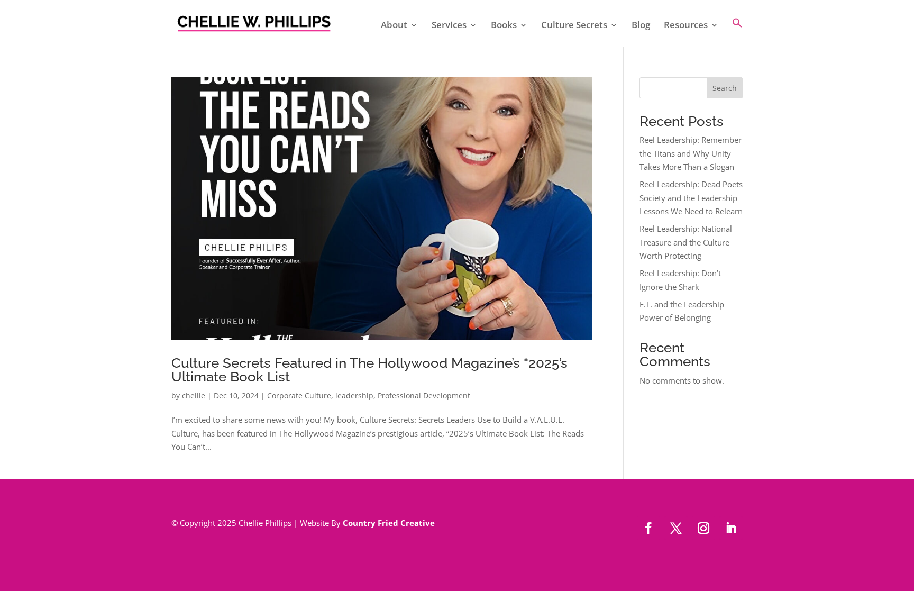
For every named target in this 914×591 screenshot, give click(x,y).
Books (504, 26)
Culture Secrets (574, 26)
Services (449, 26)
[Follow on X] (676, 528)
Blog (641, 26)
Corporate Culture (299, 395)
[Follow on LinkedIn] (731, 528)
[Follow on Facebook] (648, 528)
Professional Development (424, 395)
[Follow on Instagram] (703, 528)
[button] (737, 32)
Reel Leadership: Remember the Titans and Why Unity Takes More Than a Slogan (690, 153)
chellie (193, 395)
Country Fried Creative (389, 522)
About (394, 26)
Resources (686, 26)
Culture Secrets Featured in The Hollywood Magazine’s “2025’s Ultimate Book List (369, 370)
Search (724, 88)
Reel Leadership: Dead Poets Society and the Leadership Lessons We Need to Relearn (691, 197)
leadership (354, 395)
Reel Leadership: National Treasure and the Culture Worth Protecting (685, 242)
